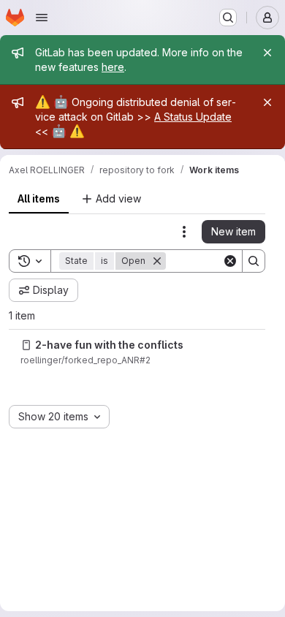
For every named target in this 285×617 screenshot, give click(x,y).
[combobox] (59, 416)
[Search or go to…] (228, 17)
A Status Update (193, 116)
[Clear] (230, 261)
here (113, 67)
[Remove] (157, 261)
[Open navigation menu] (41, 17)
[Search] (253, 261)
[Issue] (26, 345)
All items (39, 198)
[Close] (267, 52)
